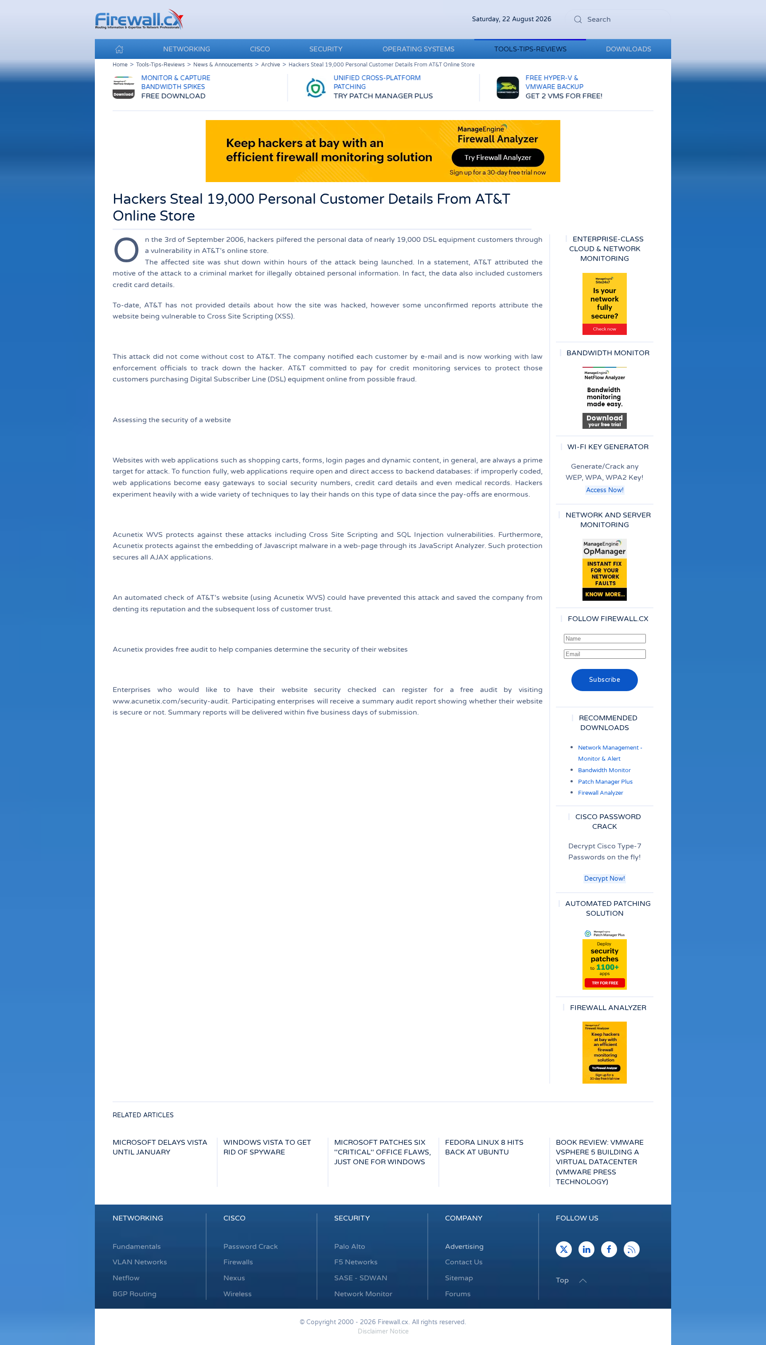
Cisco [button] (260, 49)
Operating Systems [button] (418, 49)
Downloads (628, 49)
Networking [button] (186, 49)
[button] (582, 1281)
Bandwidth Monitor (604, 770)
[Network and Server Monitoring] (604, 569)
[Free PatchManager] (604, 959)
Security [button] (326, 49)
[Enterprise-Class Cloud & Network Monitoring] (604, 304)
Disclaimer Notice (383, 1331)
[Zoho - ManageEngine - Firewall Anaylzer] (383, 150)
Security (352, 1218)
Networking (138, 1218)
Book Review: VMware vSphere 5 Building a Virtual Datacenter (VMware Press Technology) (600, 1162)
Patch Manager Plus (605, 781)
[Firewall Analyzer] (604, 1053)
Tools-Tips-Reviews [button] (530, 49)
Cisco (234, 1218)
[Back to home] (139, 19)
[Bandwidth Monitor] (604, 398)
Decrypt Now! (604, 878)
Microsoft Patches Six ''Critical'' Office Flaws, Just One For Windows (382, 1152)
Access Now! (605, 490)
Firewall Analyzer (600, 793)
